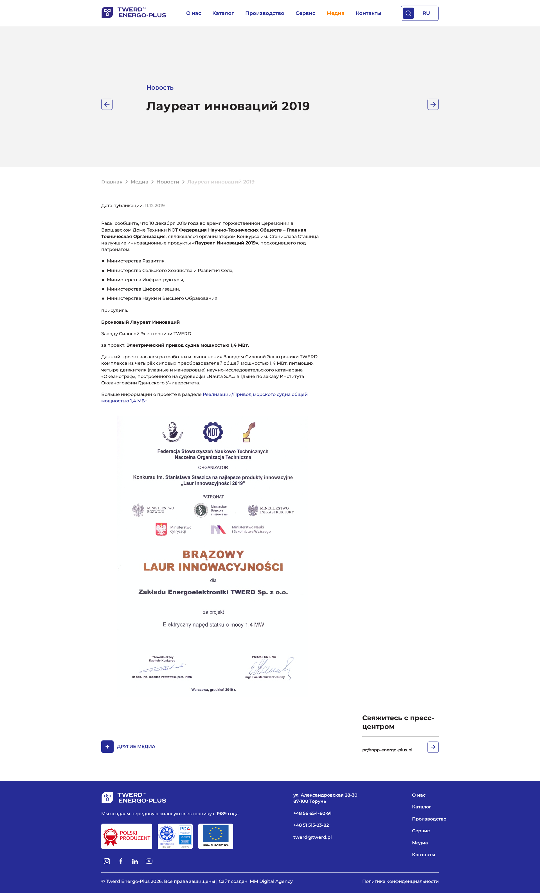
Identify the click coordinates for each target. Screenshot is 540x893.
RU (426, 13)
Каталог (223, 13)
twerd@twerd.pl (312, 837)
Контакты (368, 13)
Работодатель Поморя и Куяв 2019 (433, 104)
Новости (167, 182)
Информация (106, 104)
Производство (264, 13)
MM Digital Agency (271, 881)
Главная (112, 182)
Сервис (305, 13)
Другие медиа (136, 746)
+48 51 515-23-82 (311, 825)
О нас (193, 13)
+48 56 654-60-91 (312, 813)
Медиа (336, 13)
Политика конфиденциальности (400, 881)
